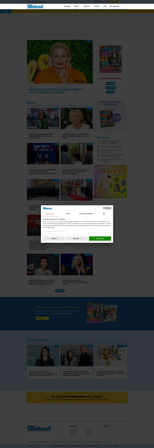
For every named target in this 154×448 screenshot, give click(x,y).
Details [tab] (68, 213)
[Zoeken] (125, 6)
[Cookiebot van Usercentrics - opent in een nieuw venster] (104, 208)
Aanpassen (76, 238)
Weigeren (54, 238)
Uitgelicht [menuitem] (86, 6)
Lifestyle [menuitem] (96, 6)
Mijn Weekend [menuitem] (114, 6)
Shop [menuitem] (105, 6)
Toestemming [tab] (50, 214)
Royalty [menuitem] (76, 6)
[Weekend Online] (35, 6)
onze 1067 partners (52, 221)
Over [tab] (104, 213)
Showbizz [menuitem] (67, 6)
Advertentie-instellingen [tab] (86, 213)
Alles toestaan (100, 238)
